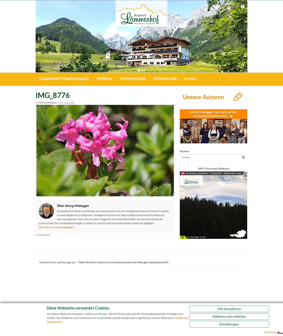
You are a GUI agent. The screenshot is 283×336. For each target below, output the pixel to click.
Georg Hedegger (48, 102)
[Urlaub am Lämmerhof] (141, 24)
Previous (38, 38)
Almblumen (44, 234)
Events (190, 78)
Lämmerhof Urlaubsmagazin (64, 78)
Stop (242, 6)
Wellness (104, 78)
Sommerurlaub (133, 78)
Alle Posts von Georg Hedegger (58, 227)
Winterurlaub (165, 78)
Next (244, 38)
